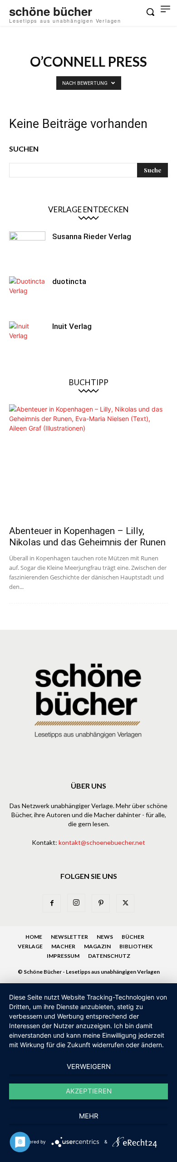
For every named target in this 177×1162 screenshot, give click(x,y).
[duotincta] (27, 294)
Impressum (63, 955)
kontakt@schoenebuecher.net (102, 842)
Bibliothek (135, 946)
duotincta (69, 281)
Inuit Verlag (72, 326)
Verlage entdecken (88, 209)
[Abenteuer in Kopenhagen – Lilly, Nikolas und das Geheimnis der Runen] (88, 462)
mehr (88, 1116)
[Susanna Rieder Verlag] (27, 249)
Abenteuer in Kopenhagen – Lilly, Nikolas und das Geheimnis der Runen (87, 536)
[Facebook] (52, 903)
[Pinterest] (101, 903)
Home (33, 936)
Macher (63, 946)
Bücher (133, 936)
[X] (125, 903)
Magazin (97, 946)
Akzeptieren (89, 1091)
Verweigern (89, 1066)
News (105, 936)
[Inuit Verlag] (27, 339)
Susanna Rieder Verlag (91, 236)
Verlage (30, 946)
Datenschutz (109, 955)
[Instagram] (76, 903)
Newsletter (69, 936)
